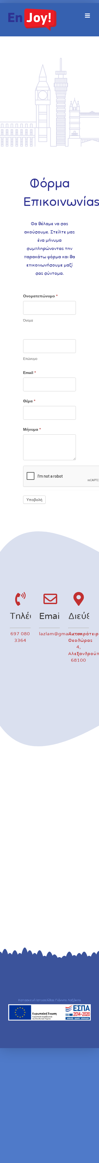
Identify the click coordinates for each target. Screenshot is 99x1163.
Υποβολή (34, 499)
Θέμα (29, 401)
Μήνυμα (32, 429)
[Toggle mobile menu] (88, 15)
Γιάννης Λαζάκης (68, 1000)
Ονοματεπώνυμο (40, 296)
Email (29, 372)
